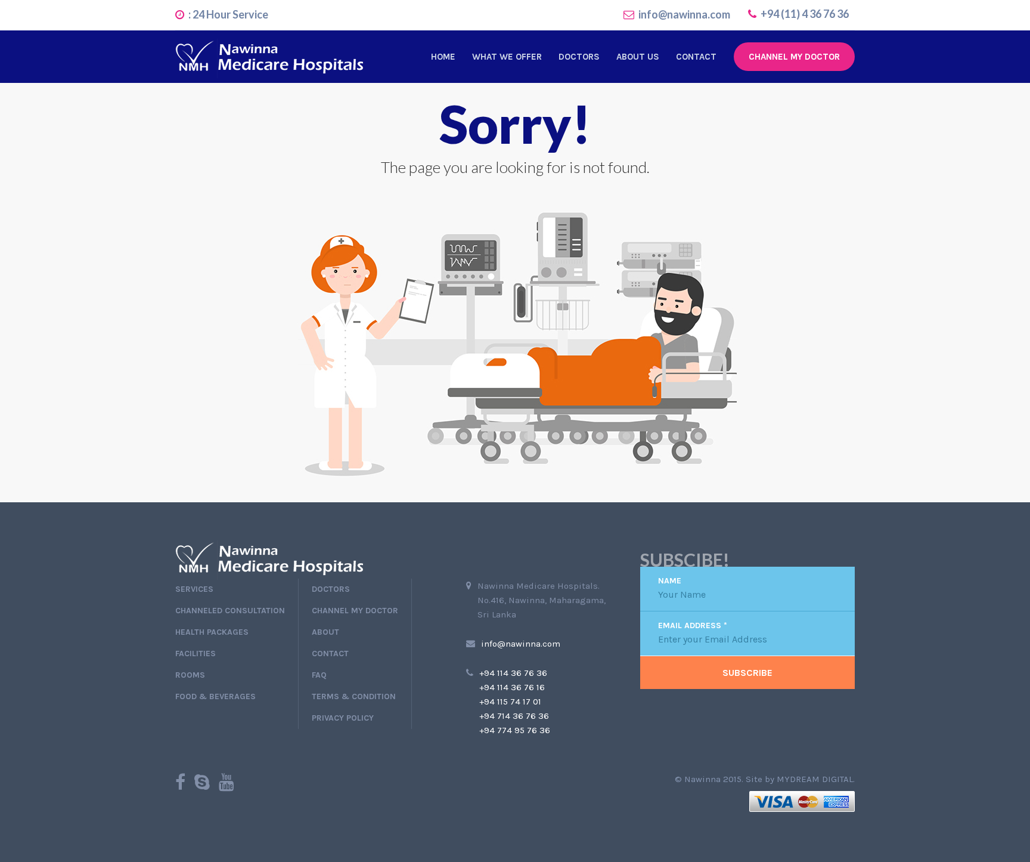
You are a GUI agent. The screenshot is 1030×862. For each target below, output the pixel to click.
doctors (331, 589)
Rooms (190, 675)
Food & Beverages (215, 696)
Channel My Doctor (355, 610)
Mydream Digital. (816, 779)
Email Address (692, 626)
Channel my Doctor (794, 56)
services (194, 589)
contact (696, 56)
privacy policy (343, 718)
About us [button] (637, 56)
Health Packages (212, 632)
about (325, 632)
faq (319, 675)
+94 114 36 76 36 (513, 673)
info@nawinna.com (684, 14)
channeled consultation (230, 610)
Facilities (195, 653)
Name (669, 581)
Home (443, 56)
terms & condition (354, 696)
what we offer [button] (507, 56)
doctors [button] (579, 56)
